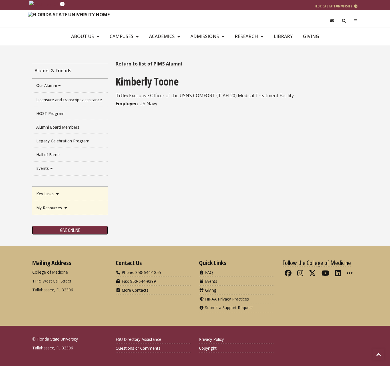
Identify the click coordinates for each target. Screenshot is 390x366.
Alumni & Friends (53, 70)
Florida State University (334, 6)
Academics (162, 36)
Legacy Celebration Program (62, 141)
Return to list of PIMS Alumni (149, 64)
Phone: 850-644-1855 (140, 272)
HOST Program (50, 113)
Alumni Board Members (57, 127)
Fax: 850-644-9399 (138, 281)
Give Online (70, 230)
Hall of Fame (48, 154)
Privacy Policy (211, 339)
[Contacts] (332, 21)
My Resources (49, 207)
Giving (311, 36)
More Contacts (134, 290)
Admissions (205, 36)
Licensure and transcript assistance (69, 99)
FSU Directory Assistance (138, 339)
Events (42, 168)
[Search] (344, 21)
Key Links (45, 193)
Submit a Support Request (228, 307)
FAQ (208, 272)
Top (378, 354)
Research (247, 36)
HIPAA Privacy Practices (226, 299)
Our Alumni (46, 85)
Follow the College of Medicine (316, 262)
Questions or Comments (138, 348)
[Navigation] (355, 21)
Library (283, 36)
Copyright (208, 348)
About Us (83, 36)
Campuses (122, 36)
